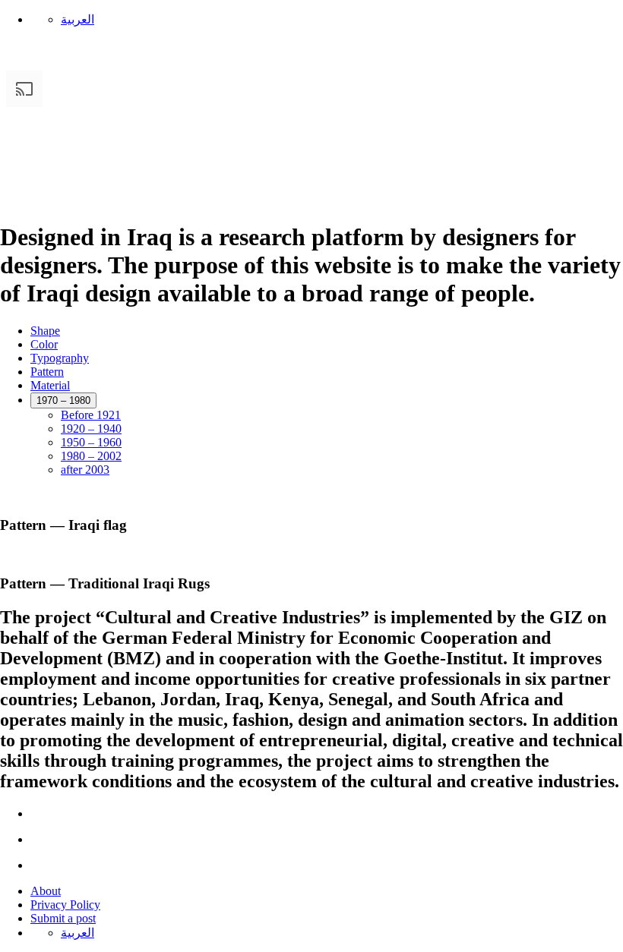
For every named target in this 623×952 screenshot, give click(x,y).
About (45, 890)
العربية (77, 19)
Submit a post (63, 918)
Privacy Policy (65, 904)
